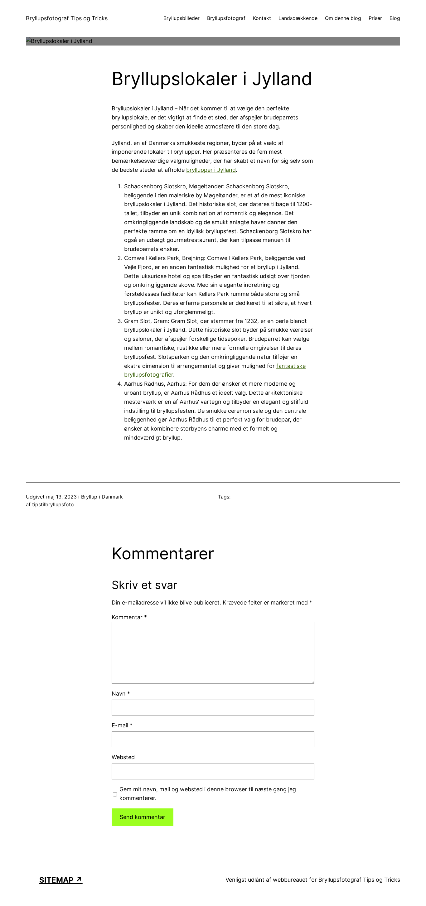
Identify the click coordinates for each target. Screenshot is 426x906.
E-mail (122, 725)
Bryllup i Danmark (102, 497)
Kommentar (129, 617)
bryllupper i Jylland (211, 169)
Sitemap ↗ (61, 879)
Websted (123, 757)
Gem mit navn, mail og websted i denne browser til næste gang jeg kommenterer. (207, 794)
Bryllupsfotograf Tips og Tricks (67, 18)
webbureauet (290, 879)
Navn (121, 693)
